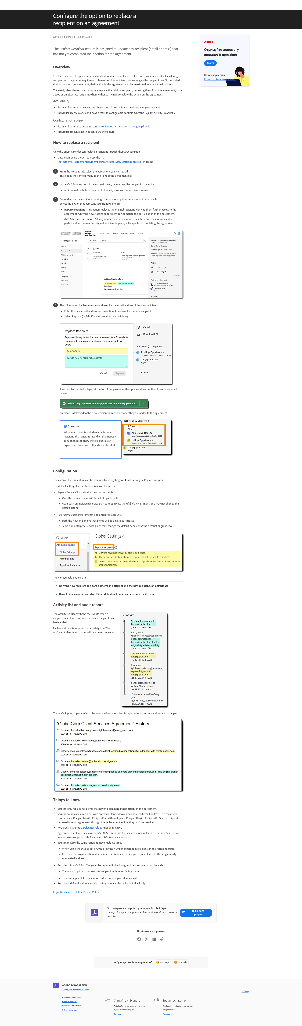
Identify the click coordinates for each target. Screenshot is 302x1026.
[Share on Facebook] (139, 940)
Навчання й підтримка (72, 997)
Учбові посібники (70, 1010)
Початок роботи (69, 1001)
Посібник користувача (72, 1006)
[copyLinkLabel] (162, 940)
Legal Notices (61, 892)
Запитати (118, 1014)
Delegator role (91, 827)
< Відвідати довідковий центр (75, 989)
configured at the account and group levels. (125, 126)
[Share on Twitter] (147, 940)
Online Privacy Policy (87, 892)
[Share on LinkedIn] (154, 940)
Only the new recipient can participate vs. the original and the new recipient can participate (113, 585)
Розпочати (167, 1014)
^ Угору (245, 991)
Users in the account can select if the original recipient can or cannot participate (106, 594)
